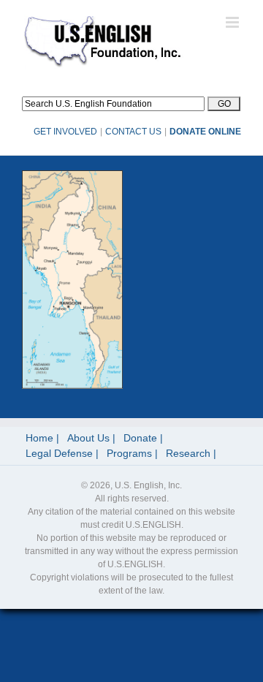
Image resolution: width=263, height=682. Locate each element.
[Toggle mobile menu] (233, 22)
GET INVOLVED (65, 131)
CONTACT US (133, 131)
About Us (88, 438)
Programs (129, 453)
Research (188, 453)
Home (39, 438)
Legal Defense (59, 453)
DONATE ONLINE (205, 131)
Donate (140, 438)
